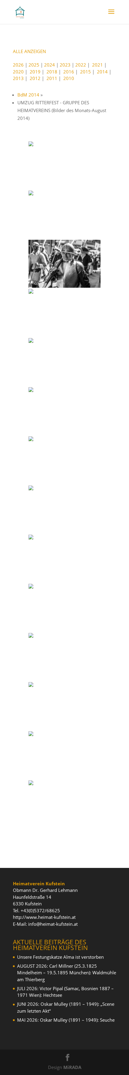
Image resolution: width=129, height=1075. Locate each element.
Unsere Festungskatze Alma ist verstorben (60, 957)
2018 (51, 72)
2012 (35, 78)
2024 (49, 65)
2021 (97, 65)
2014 (102, 72)
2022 (80, 65)
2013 (18, 78)
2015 (85, 72)
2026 (18, 65)
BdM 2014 (28, 95)
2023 (65, 65)
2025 (33, 65)
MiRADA (72, 1067)
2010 (68, 78)
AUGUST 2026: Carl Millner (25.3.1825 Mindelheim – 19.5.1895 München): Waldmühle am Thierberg (66, 972)
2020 (18, 72)
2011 (51, 78)
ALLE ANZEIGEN (29, 51)
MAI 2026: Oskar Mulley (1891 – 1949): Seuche (66, 1020)
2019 (35, 72)
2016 (68, 72)
